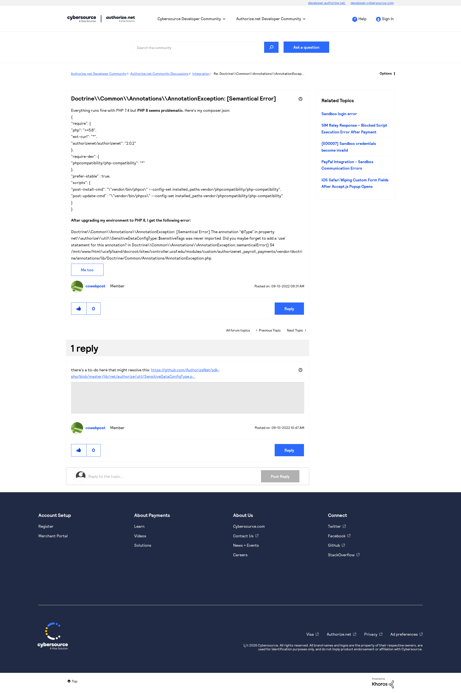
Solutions (142, 545)
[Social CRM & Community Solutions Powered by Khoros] (383, 683)
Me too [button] (87, 269)
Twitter (334, 526)
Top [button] (74, 681)
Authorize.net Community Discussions (159, 73)
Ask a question (306, 47)
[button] (79, 308)
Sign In (388, 18)
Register (46, 526)
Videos (140, 535)
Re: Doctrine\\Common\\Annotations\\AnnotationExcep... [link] (259, 73)
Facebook (337, 535)
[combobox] (205, 47)
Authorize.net (339, 634)
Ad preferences (404, 634)
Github (334, 545)
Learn (139, 526)
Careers (240, 554)
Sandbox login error (339, 113)
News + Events (246, 545)
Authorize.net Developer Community (268, 18)
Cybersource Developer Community (81, 19)
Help (362, 18)
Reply (289, 308)
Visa (310, 634)
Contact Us (243, 535)
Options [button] (386, 73)
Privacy (370, 634)
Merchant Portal (53, 535)
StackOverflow (341, 554)
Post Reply (280, 476)
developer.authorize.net (327, 3)
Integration (201, 73)
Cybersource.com (249, 526)
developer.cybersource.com (372, 3)
